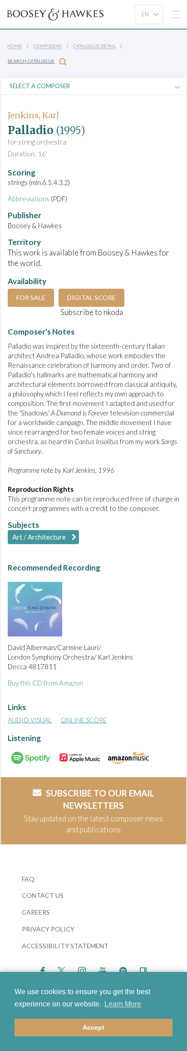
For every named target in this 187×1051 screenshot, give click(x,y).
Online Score (84, 720)
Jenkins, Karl (33, 115)
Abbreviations (28, 199)
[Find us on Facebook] (42, 970)
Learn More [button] (122, 1004)
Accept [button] (93, 1027)
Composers (47, 46)
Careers (36, 912)
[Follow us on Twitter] (61, 970)
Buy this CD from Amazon (45, 683)
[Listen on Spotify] (123, 970)
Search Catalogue (31, 61)
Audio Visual (30, 720)
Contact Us (43, 895)
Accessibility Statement (65, 946)
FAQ (28, 879)
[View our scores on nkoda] (143, 970)
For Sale (30, 297)
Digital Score (91, 297)
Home (14, 46)
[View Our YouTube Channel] (102, 970)
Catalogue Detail (94, 46)
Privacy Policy (48, 929)
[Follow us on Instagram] (82, 970)
